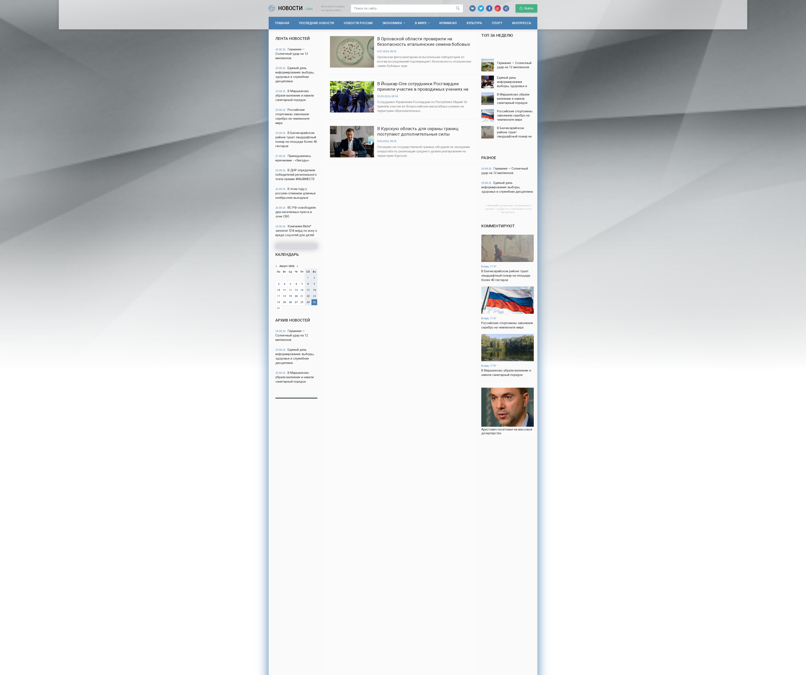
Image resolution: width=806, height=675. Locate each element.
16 (314, 290)
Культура (474, 23)
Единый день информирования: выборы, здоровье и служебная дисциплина (294, 74)
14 (301, 290)
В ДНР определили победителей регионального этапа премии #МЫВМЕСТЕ (296, 174)
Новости (295, 8)
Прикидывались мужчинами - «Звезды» (293, 158)
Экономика (392, 23)
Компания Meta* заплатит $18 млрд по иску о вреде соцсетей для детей (296, 230)
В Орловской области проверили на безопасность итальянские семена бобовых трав (423, 41)
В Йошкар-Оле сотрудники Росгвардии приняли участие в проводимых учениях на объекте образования (422, 86)
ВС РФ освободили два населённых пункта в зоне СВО (295, 212)
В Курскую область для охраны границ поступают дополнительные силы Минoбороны (417, 131)
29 (308, 302)
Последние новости (316, 23)
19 (290, 296)
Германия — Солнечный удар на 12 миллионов (291, 53)
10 (278, 290)
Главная (282, 23)
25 (284, 302)
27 (296, 302)
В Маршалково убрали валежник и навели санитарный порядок (294, 95)
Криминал (448, 23)
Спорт (497, 23)
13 (296, 290)
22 (308, 296)
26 (290, 302)
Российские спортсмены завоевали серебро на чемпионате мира (292, 116)
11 (284, 290)
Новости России (358, 23)
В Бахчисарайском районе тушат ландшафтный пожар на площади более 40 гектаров (296, 139)
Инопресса (521, 23)
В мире (421, 23)
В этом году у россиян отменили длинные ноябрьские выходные (295, 193)
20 (296, 296)
